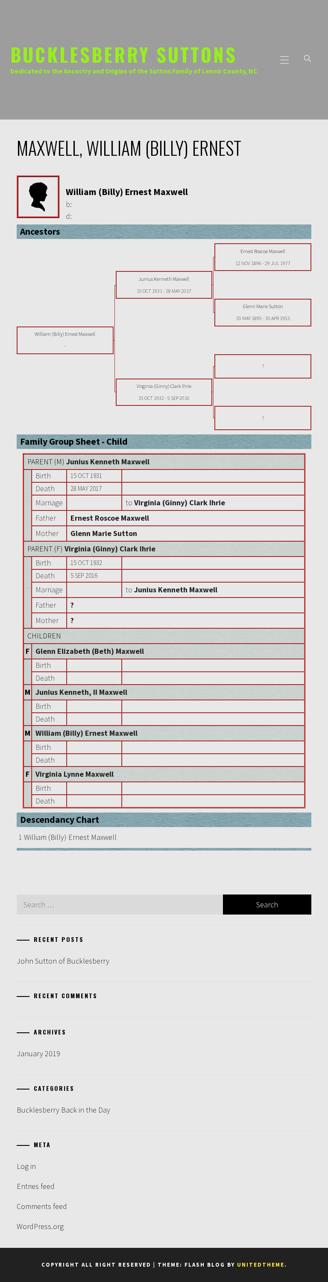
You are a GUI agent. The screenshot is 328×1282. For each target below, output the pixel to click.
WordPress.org (40, 1226)
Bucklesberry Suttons (123, 54)
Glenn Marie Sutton (103, 533)
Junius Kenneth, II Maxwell (81, 692)
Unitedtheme (260, 1264)
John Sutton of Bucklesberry (63, 961)
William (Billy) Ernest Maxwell (86, 733)
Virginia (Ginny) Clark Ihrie (109, 549)
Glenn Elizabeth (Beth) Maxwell (89, 651)
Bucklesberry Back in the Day (63, 1110)
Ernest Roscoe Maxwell (109, 518)
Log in (26, 1166)
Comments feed (42, 1206)
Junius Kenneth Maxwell (107, 461)
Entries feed (36, 1186)
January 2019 (38, 1053)
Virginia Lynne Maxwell (74, 774)
